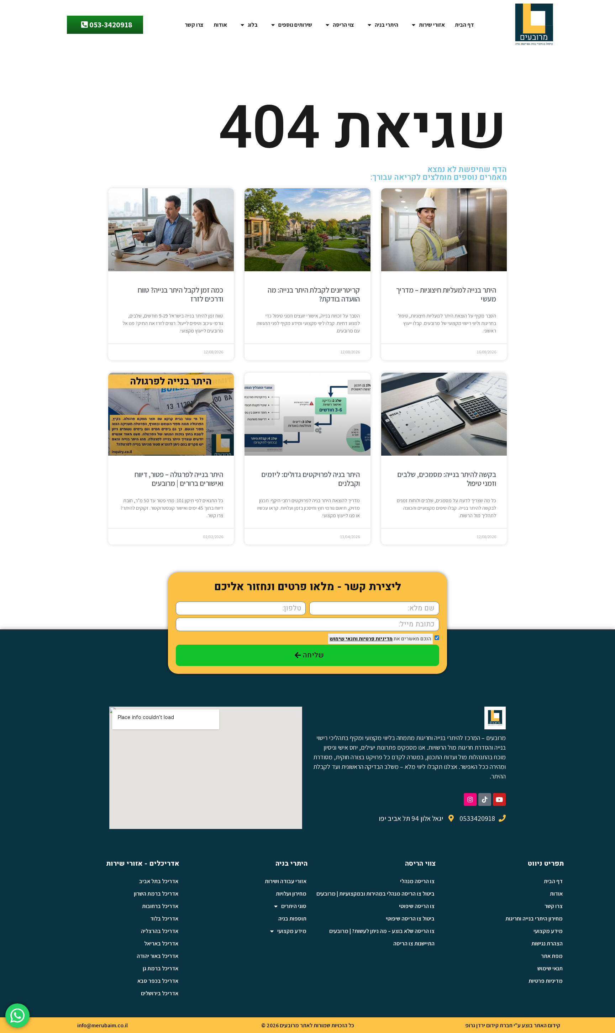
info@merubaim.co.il (102, 1025)
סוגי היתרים (293, 906)
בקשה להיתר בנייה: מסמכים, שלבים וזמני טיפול (446, 479)
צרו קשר (194, 24)
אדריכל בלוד (164, 918)
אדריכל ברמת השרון (156, 893)
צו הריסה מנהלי (417, 881)
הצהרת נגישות (547, 943)
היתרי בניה (386, 24)
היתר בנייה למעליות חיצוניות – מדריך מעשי (446, 294)
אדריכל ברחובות (160, 906)
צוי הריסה (343, 24)
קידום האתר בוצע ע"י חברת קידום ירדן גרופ (512, 1025)
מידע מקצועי (548, 931)
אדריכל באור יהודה (157, 956)
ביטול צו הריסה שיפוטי (410, 918)
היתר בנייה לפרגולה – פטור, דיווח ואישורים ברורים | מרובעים (179, 479)
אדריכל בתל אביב (158, 881)
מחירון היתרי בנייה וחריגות (534, 918)
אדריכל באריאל (161, 943)
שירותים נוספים (295, 24)
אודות (220, 24)
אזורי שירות (432, 24)
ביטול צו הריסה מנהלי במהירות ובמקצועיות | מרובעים (375, 893)
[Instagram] (470, 799)
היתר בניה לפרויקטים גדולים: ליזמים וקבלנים (310, 479)
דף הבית (464, 24)
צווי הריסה (420, 864)
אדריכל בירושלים (159, 993)
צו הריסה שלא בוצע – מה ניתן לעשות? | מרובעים (382, 931)
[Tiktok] (484, 799)
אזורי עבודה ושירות (285, 881)
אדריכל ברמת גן (160, 968)
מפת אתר (552, 956)
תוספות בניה (292, 918)
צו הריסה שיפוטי (417, 906)
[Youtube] (499, 799)
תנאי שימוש (550, 968)
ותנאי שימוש (344, 639)
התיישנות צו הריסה (414, 943)
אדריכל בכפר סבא (157, 981)
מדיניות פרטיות (375, 639)
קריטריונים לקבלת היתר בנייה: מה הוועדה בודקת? (314, 294)
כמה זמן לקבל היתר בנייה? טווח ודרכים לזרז (180, 294)
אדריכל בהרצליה (159, 931)
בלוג (253, 24)
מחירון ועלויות (291, 893)
